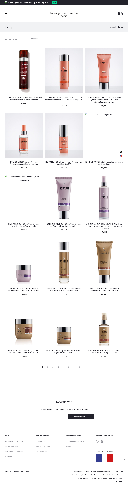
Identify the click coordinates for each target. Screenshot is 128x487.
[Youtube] (102, 441)
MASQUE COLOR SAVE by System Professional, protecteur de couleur (23, 289)
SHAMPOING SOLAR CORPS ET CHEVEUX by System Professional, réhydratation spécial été (63, 100)
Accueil (113, 27)
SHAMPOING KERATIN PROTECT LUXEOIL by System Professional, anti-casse (64, 289)
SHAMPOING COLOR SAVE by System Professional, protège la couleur (23, 225)
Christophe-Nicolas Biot (75, 441)
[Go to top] (124, 460)
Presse (68, 447)
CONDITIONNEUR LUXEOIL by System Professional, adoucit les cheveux (104, 289)
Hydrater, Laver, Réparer (14, 441)
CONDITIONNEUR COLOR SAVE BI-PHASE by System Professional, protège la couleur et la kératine (104, 226)
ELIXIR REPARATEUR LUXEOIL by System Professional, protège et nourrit (104, 351)
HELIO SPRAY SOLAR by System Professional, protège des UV (64, 163)
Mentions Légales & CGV (45, 447)
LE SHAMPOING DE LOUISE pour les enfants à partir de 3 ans (104, 163)
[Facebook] (108, 441)
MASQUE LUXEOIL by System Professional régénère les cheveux (63, 351)
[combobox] (13, 38)
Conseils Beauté (42, 441)
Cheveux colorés (11, 447)
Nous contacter (41, 452)
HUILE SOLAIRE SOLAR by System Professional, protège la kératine (24, 163)
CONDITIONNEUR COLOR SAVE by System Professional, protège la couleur (63, 225)
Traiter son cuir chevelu (14, 452)
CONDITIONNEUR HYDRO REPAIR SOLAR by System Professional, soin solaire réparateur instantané (104, 100)
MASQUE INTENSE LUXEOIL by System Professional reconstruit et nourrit (23, 351)
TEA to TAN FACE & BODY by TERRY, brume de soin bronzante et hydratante (24, 99)
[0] (121, 13)
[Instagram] (97, 441)
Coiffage (8, 457)
